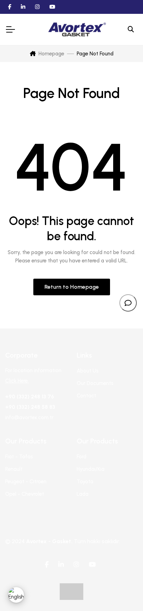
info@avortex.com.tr (29, 417)
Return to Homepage (71, 287)
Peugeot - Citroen (26, 481)
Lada (83, 494)
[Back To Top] (123, 591)
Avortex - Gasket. (49, 541)
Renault (14, 469)
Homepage (51, 54)
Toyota (85, 481)
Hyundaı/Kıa (90, 469)
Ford (81, 456)
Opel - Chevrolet (24, 494)
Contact (86, 396)
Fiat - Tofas (19, 456)
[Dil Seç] (16, 595)
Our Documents (95, 383)
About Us (88, 371)
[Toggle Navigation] (10, 29)
